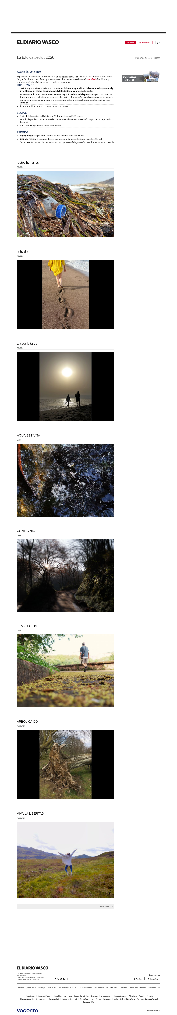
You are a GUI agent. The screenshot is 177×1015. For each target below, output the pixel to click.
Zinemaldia (94, 996)
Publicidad (114, 988)
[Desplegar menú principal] (158, 42)
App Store (139, 979)
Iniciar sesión (146, 43)
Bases (157, 57)
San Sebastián (40, 999)
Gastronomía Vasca (44, 996)
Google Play (154, 979)
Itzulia (116, 999)
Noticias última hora (59, 996)
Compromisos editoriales (137, 988)
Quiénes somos (31, 988)
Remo (70, 996)
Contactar (20, 988)
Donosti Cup (84, 999)
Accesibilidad (52, 988)
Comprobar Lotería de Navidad (147, 999)
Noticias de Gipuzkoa (119, 996)
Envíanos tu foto (143, 57)
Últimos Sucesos (29, 996)
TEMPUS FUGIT (28, 626)
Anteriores (105, 906)
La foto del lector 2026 (35, 57)
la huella (22, 251)
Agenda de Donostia (146, 996)
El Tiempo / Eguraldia (26, 999)
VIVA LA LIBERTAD (30, 813)
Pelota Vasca (133, 996)
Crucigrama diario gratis (69, 999)
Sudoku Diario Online (81, 996)
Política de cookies (154, 988)
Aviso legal (41, 988)
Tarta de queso (105, 996)
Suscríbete (130, 43)
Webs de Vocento (153, 1011)
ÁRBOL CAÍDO (27, 721)
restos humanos (28, 162)
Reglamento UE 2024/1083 (67, 988)
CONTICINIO (26, 531)
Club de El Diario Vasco (127, 999)
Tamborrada (107, 999)
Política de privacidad (101, 988)
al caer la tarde (27, 343)
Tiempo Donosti (95, 999)
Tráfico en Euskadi (53, 999)
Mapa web (123, 988)
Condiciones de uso (85, 988)
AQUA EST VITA (28, 435)
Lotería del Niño (88, 1002)
